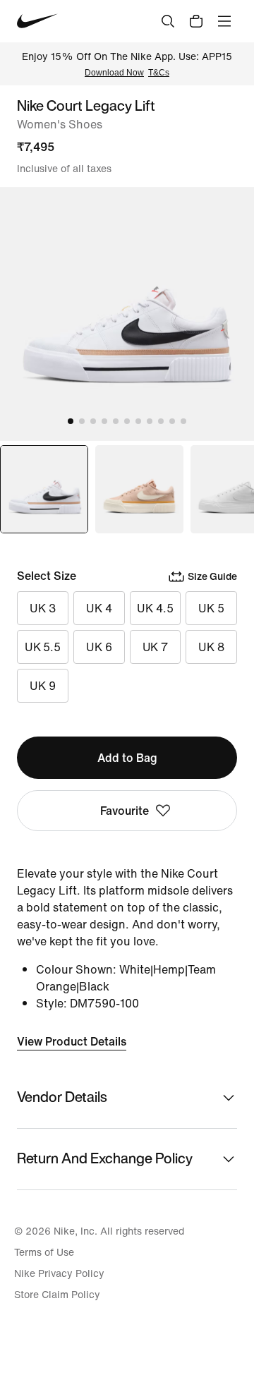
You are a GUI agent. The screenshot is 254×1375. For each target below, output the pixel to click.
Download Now (114, 73)
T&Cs (158, 73)
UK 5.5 (43, 646)
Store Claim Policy (57, 1295)
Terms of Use (44, 1252)
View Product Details (71, 1041)
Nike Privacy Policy (59, 1273)
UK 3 (43, 608)
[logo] (37, 21)
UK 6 (99, 646)
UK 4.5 (155, 608)
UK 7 (156, 646)
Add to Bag (127, 757)
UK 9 (43, 685)
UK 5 (211, 608)
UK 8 (211, 646)
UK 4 (99, 608)
